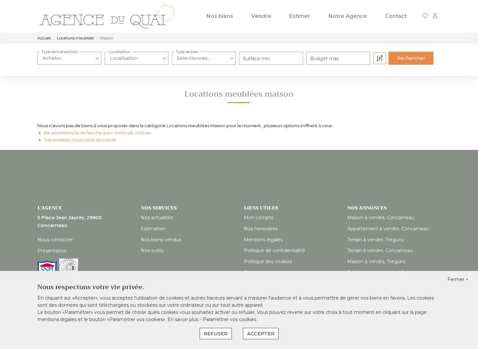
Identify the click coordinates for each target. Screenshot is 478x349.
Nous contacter (55, 240)
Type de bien (187, 51)
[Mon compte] (435, 16)
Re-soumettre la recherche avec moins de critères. (98, 132)
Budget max (324, 58)
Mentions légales (263, 240)
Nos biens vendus (161, 240)
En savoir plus (183, 319)
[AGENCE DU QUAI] (107, 16)
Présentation (52, 251)
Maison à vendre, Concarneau (380, 218)
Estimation (153, 229)
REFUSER (216, 333)
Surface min (256, 58)
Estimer (299, 16)
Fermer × (457, 279)
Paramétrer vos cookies (229, 319)
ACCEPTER (260, 333)
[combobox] (69, 58)
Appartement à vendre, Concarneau (388, 229)
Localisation (120, 51)
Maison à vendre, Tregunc (376, 261)
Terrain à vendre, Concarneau (380, 250)
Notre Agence (347, 16)
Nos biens (219, 16)
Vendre (261, 16)
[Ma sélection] (425, 16)
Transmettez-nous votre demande (80, 139)
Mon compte (259, 218)
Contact (396, 16)
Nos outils (152, 250)
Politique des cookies (268, 261)
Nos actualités (157, 218)
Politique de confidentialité (274, 250)
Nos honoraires (261, 229)
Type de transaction (59, 51)
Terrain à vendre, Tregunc (375, 240)
